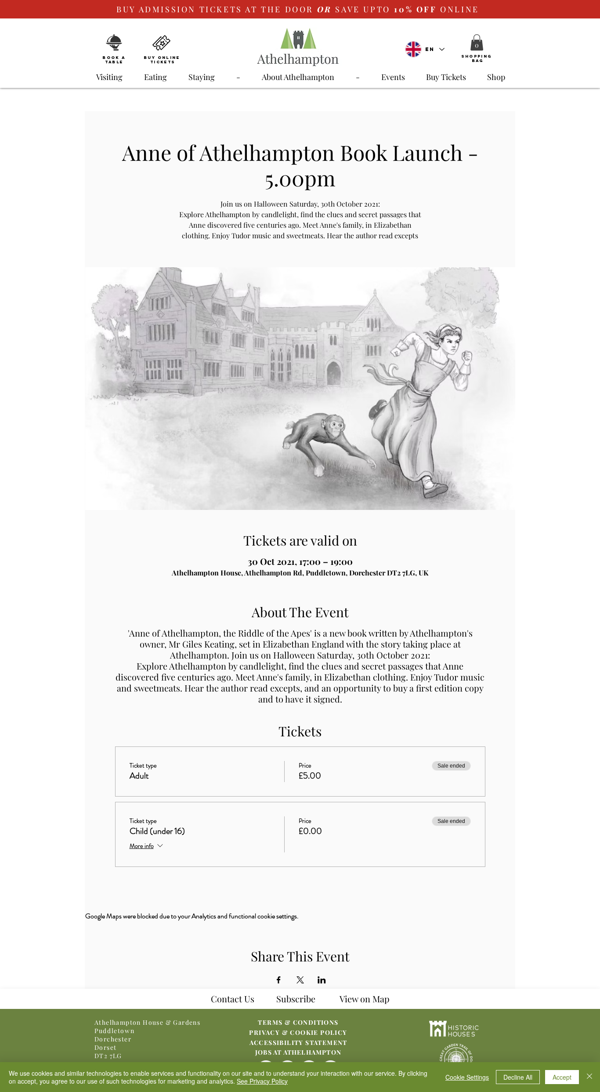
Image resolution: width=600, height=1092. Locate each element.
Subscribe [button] (295, 999)
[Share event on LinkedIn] (322, 979)
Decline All (517, 1077)
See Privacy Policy (262, 1081)
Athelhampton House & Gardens (147, 1022)
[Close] (589, 1077)
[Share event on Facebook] (279, 979)
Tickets (162, 61)
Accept (562, 1077)
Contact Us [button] (232, 999)
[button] (477, 42)
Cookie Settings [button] (467, 1077)
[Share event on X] (300, 979)
